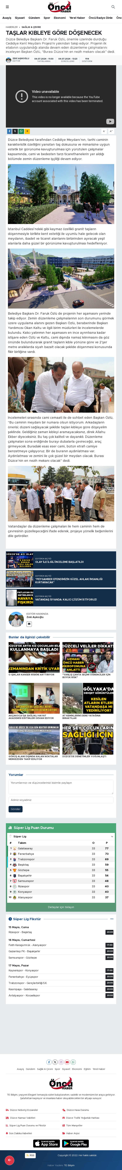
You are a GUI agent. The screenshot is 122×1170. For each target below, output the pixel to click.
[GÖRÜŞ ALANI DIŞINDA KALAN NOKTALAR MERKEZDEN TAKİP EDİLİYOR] (34, 739)
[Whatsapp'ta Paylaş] (21, 131)
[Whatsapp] (73, 1062)
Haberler (12, 27)
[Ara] (113, 7)
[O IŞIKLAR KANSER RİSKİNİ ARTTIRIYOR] (34, 657)
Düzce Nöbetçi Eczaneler (24, 1110)
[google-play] (75, 1143)
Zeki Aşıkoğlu (35, 617)
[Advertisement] (61, 1029)
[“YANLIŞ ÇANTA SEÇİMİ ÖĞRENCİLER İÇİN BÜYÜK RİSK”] (88, 657)
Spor (47, 18)
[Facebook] (49, 1062)
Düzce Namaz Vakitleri (22, 1118)
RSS (31, 1155)
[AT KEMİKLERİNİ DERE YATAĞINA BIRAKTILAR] (88, 698)
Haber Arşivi (72, 1133)
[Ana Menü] (7, 7)
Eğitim (87, 1069)
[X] (55, 1062)
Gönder (15, 809)
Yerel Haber (77, 18)
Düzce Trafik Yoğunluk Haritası (82, 1118)
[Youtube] (67, 1062)
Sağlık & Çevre (31, 27)
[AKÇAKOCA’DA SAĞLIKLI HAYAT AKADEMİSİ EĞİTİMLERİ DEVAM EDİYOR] (34, 698)
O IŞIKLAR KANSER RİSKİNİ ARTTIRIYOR (31, 675)
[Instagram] (61, 1062)
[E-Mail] (29, 624)
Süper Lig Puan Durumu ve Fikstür (28, 1125)
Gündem (34, 18)
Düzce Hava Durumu (78, 1110)
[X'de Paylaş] (15, 131)
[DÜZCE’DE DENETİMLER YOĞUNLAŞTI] (88, 739)
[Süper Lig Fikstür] (111, 919)
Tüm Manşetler (74, 1125)
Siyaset (20, 18)
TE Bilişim (69, 1165)
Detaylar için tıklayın (61, 907)
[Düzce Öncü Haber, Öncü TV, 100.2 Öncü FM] (59, 6)
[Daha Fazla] (27, 131)
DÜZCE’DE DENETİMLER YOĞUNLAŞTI (84, 756)
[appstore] (47, 1143)
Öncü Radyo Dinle (100, 18)
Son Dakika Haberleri (20, 1133)
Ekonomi (60, 18)
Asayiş (6, 18)
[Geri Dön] (9, 1160)
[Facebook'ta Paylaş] (9, 131)
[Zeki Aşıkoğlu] (16, 619)
